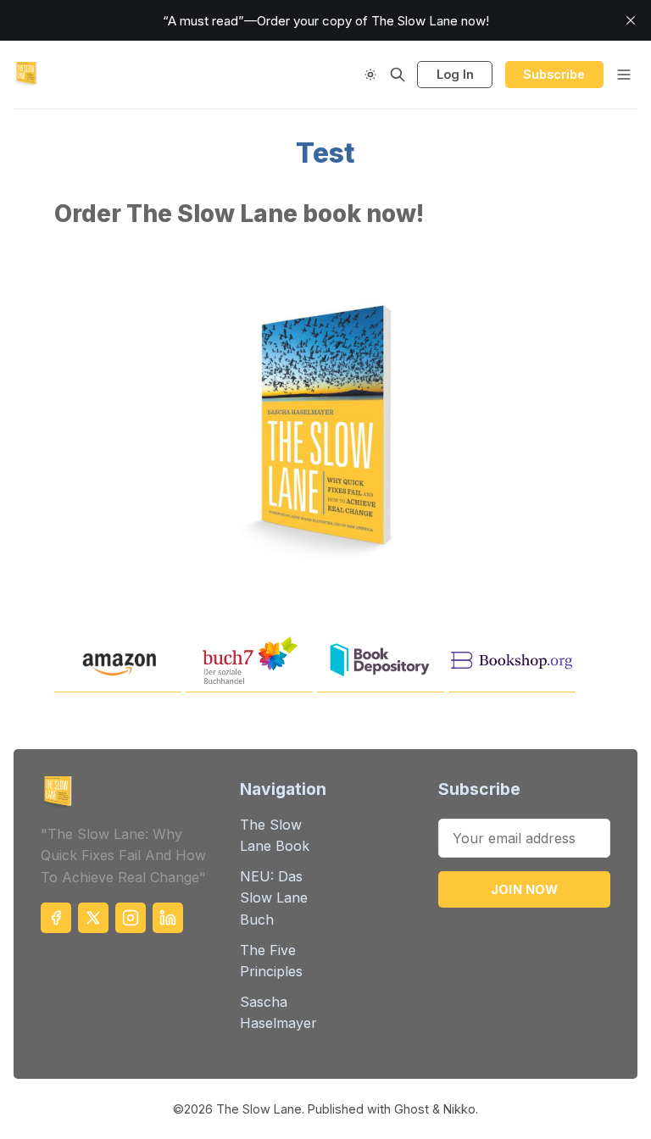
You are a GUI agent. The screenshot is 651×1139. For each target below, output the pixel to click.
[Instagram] (130, 918)
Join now (525, 889)
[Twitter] (93, 918)
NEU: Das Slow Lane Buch (274, 898)
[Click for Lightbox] (325, 424)
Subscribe (554, 74)
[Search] (397, 74)
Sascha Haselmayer (278, 1012)
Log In (455, 74)
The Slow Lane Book (274, 835)
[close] (630, 20)
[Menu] (623, 74)
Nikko (459, 1109)
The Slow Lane (259, 1109)
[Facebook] (56, 918)
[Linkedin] (168, 918)
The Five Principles (271, 961)
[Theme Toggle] (370, 74)
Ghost (411, 1109)
